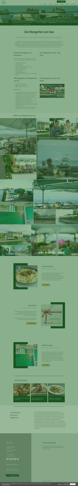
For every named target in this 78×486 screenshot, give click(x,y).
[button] (59, 233)
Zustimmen (73, 484)
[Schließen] (76, 484)
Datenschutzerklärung (6, 484)
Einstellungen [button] (60, 484)
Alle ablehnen (66, 484)
